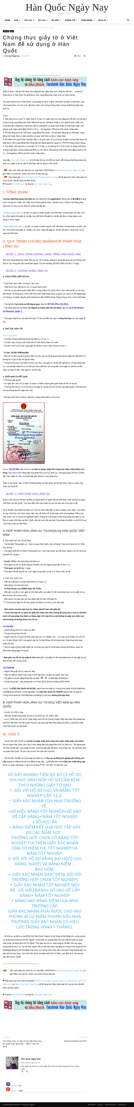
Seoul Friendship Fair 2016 (75, 1041)
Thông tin (70, 20)
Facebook (14, 1085)
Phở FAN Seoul (18, 184)
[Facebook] (21, 66)
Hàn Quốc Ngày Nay (12, 56)
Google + (14, 1091)
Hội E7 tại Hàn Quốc (68, 981)
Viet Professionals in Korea (46, 981)
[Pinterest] (34, 66)
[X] (27, 66)
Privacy (100, 1104)
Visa (16, 20)
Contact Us (122, 1104)
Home (7, 20)
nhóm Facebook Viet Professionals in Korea (39, 177)
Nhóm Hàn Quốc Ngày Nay (26, 984)
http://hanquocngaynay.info (30, 1063)
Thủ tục (28, 20)
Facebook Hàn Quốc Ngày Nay (68, 170)
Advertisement (110, 1104)
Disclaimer (92, 1104)
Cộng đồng (86, 20)
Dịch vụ (102, 20)
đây (47, 339)
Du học (55, 20)
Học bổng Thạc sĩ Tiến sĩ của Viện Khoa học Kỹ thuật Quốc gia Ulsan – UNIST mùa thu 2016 (22, 1044)
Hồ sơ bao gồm (9, 335)
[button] (128, 20)
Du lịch (42, 20)
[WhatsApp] (40, 66)
